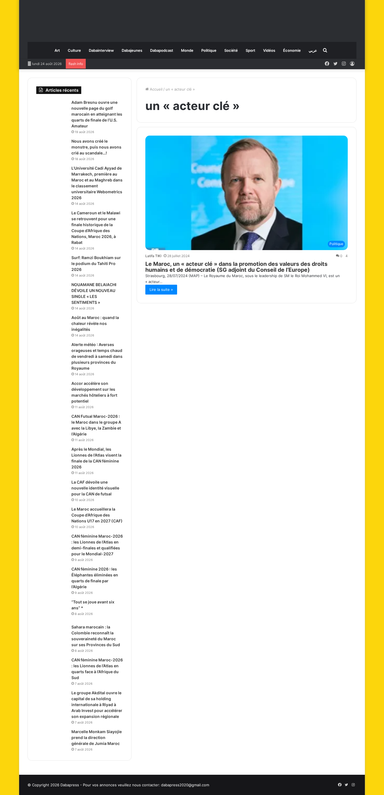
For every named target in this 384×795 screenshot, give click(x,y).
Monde (187, 50)
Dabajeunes (132, 50)
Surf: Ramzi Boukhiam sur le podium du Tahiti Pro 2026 (96, 263)
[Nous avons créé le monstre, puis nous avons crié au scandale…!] (51, 149)
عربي (313, 50)
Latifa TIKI (153, 256)
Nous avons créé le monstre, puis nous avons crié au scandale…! (96, 147)
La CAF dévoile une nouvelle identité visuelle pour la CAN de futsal (95, 488)
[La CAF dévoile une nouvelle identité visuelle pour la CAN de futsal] (51, 489)
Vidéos (269, 50)
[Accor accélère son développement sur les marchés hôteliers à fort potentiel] (51, 391)
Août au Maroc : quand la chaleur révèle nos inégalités (95, 323)
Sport (250, 50)
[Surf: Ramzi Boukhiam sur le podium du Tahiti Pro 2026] (51, 265)
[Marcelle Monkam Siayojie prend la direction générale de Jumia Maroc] (51, 739)
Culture (74, 50)
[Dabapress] (192, 18)
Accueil (155, 89)
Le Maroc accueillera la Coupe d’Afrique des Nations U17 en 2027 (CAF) (97, 515)
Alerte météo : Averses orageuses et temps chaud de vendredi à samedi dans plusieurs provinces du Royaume (97, 356)
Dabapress (69, 785)
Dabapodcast (161, 50)
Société (231, 50)
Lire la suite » (161, 289)
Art (57, 50)
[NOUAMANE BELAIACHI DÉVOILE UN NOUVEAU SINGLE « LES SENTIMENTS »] (51, 292)
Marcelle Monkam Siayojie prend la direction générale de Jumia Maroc (96, 737)
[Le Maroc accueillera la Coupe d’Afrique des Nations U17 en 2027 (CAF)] (51, 516)
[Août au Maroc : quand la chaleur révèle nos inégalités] (51, 325)
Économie (292, 50)
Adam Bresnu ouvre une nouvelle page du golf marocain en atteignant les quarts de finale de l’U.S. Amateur (96, 114)
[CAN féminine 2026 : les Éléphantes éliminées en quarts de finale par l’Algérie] (51, 576)
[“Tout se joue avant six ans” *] (51, 609)
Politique (208, 50)
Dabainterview (101, 50)
